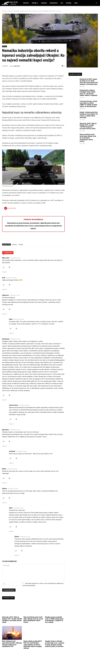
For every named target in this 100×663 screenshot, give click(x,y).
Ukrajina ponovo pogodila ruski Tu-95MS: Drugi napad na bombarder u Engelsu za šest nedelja (54, 619)
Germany (14, 244)
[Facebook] (4, 238)
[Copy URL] (31, 238)
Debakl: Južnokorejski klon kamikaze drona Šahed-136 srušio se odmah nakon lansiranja (89, 114)
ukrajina (21, 244)
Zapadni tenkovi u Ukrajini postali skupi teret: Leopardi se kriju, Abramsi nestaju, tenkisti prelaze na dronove (54, 643)
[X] (9, 238)
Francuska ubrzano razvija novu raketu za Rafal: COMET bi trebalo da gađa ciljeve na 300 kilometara (88, 103)
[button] (96, 2)
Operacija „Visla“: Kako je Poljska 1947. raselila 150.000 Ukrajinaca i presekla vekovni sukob (12, 619)
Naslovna (4, 11)
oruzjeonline (16, 66)
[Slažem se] (3, 267)
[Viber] (27, 238)
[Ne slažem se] (9, 267)
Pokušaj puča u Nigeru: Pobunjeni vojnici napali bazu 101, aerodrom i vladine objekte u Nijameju (88, 92)
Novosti (10, 11)
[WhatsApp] (13, 238)
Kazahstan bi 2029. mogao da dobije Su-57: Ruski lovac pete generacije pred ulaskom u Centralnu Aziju (89, 81)
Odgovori (4, 272)
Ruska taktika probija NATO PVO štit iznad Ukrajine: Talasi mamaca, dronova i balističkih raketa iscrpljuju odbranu (33, 644)
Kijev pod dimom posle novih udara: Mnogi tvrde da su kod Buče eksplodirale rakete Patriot (33, 619)
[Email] (18, 238)
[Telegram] (22, 238)
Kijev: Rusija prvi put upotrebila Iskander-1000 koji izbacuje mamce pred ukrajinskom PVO (12, 643)
